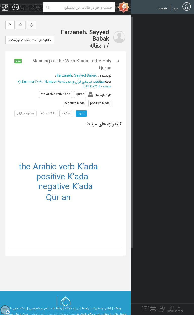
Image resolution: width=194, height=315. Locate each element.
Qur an (58, 198)
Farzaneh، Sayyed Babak (77, 75)
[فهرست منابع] (179, 310)
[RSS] (10, 25)
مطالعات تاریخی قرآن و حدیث (83, 81)
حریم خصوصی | (37, 308)
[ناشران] (153, 310)
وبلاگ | (116, 308)
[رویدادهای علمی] (145, 310)
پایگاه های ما (18, 308)
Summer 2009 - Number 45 (41, 81)
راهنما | (84, 308)
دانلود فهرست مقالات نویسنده (30, 40)
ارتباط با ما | (55, 308)
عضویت (162, 8)
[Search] (48, 7)
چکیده (66, 113)
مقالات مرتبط (48, 113)
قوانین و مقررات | (100, 308)
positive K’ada (62, 177)
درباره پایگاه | (71, 308)
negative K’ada (65, 187)
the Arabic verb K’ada (58, 167)
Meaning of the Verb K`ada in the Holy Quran (71, 64)
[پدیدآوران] (161, 310)
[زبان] (15, 7)
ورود (175, 8)
